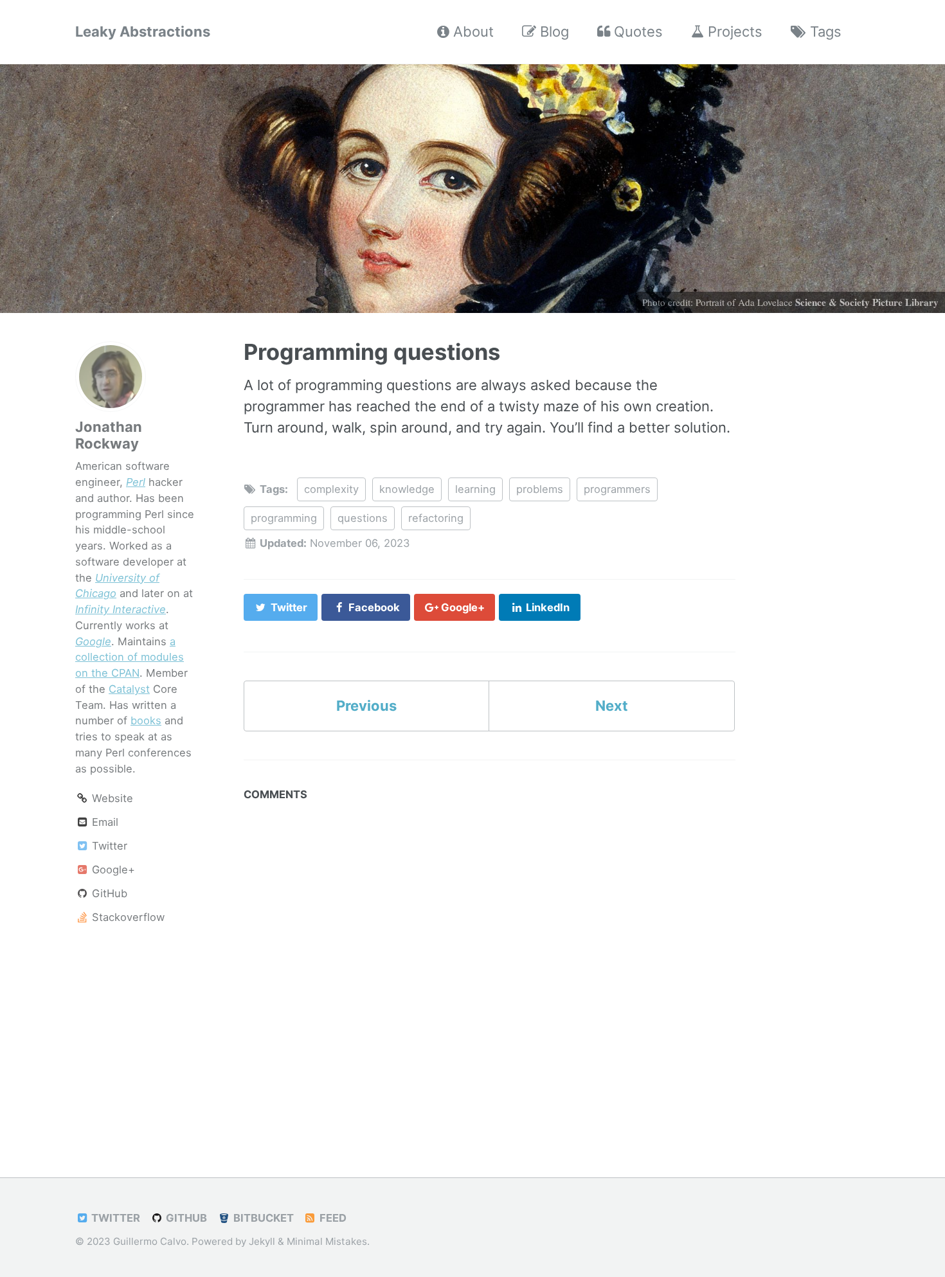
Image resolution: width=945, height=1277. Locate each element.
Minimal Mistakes (327, 1241)
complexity (331, 489)
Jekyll (262, 1241)
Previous (366, 705)
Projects (733, 31)
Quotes (636, 31)
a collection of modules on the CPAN (129, 657)
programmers (617, 489)
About (471, 31)
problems (539, 489)
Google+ (112, 870)
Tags (824, 31)
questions (363, 518)
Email (103, 822)
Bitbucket (262, 1217)
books (145, 721)
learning (475, 489)
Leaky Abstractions (142, 31)
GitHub (108, 894)
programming (284, 518)
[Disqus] (489, 968)
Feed (331, 1217)
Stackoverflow (127, 917)
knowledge (407, 489)
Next (611, 705)
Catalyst (129, 689)
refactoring (436, 518)
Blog (552, 31)
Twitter (108, 846)
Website (111, 798)
